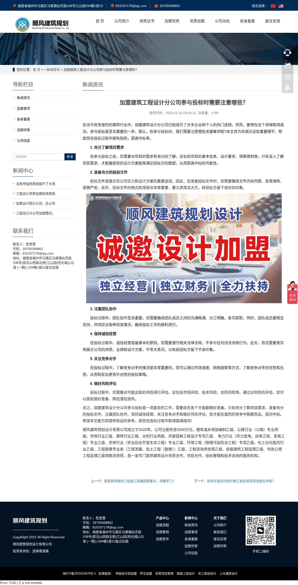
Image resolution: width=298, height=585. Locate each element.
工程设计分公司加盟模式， (35, 213)
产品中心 (162, 518)
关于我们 (220, 518)
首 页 (100, 21)
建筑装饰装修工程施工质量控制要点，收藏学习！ (140, 481)
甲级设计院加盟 (126, 573)
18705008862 (169, 6)
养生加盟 (146, 573)
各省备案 (247, 21)
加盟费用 (162, 532)
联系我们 (220, 532)
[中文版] (273, 6)
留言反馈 (272, 21)
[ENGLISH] (280, 6)
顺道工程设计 (186, 573)
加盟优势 (172, 21)
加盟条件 (162, 539)
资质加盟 (197, 21)
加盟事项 (23, 108)
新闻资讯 (53, 69)
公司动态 (222, 21)
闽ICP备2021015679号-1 (79, 573)
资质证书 (146, 21)
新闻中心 (191, 518)
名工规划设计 (207, 573)
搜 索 (70, 156)
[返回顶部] (287, 89)
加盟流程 (162, 525)
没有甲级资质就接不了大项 (35, 184)
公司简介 (121, 21)
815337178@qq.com (131, 6)
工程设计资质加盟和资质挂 (35, 193)
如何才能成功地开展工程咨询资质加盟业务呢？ (241, 481)
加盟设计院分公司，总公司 (35, 203)
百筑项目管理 (164, 573)
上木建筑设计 (229, 573)
